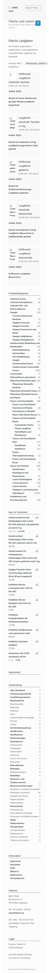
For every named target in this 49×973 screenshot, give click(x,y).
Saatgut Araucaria (21, 322)
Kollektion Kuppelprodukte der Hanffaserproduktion (18, 618)
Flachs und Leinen (21, 21)
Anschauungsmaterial (20, 694)
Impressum (15, 861)
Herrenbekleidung (21, 357)
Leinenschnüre (20, 486)
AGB (12, 868)
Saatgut (14, 312)
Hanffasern (20, 449)
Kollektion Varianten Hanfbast (18, 643)
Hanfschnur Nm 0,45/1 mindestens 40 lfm (19, 655)
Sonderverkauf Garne (23, 363)
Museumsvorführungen (21, 786)
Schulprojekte (16, 827)
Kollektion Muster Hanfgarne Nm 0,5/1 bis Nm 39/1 (20, 603)
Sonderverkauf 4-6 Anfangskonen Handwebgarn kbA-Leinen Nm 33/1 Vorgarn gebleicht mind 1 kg (24, 556)
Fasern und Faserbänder (21, 401)
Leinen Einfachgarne (22, 479)
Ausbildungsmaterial (20, 697)
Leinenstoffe (16, 374)
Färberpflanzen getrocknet (22, 377)
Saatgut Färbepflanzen (23, 340)
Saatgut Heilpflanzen (22, 336)
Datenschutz (16, 875)
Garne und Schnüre (19, 466)
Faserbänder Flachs (24, 425)
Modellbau (15, 775)
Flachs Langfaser (23, 428)
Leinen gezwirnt (20, 483)
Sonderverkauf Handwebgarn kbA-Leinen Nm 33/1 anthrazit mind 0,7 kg (23, 539)
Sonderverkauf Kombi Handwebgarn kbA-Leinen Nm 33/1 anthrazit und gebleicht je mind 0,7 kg (24, 522)
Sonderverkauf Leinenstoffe (26, 367)
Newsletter (15, 864)
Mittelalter (15, 769)
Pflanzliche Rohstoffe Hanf (23, 380)
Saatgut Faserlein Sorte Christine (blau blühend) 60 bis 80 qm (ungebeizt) (20, 573)
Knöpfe (16, 360)
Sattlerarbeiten (17, 823)
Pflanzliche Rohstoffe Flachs (23, 391)
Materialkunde (17, 765)
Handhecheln (16, 734)
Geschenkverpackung (20, 728)
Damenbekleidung (21, 350)
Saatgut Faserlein (21, 326)
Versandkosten (17, 878)
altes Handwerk (17, 690)
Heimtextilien (19, 353)
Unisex (16, 370)
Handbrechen (16, 731)
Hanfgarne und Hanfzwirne (25, 489)
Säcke (13, 820)
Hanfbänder (20, 445)
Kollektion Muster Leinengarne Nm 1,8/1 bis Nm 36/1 (21, 588)
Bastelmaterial (17, 700)
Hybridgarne (18, 493)
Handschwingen (18, 738)
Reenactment (16, 806)
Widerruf (14, 871)
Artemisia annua (18, 299)
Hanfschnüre (19, 469)
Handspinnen (16, 741)
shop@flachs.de (16, 913)
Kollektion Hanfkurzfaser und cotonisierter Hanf (20, 631)
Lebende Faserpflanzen (21, 302)
